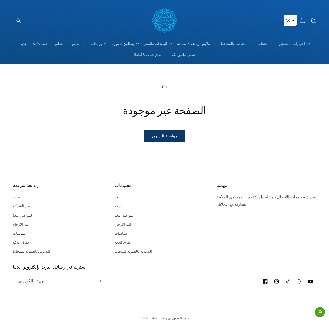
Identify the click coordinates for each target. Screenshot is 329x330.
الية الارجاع (21, 224)
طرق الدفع (21, 242)
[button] (18, 20)
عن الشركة (21, 206)
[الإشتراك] (99, 281)
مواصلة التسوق (164, 135)
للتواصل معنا (22, 215)
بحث (16, 197)
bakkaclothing (158, 318)
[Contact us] (320, 312)
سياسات (19, 233)
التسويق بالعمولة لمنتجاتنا (31, 251)
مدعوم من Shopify (178, 318)
